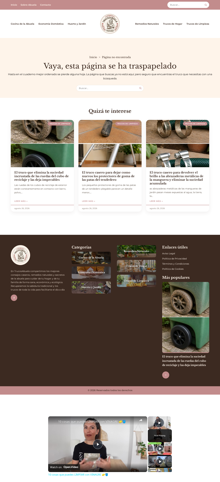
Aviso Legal (168, 253)
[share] (141, 420)
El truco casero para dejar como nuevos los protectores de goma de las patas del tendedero (108, 176)
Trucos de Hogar (172, 23)
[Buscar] (205, 5)
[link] (53, 421)
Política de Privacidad (174, 258)
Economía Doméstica (51, 23)
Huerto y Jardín (77, 23)
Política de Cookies (173, 268)
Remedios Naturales (147, 23)
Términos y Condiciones (175, 263)
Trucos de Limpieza (198, 23)
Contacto (45, 4)
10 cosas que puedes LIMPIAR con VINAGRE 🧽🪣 (92, 421)
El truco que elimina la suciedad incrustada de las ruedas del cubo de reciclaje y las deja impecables (41, 176)
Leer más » (28, 201)
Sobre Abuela (29, 4)
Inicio (14, 4)
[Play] (160, 448)
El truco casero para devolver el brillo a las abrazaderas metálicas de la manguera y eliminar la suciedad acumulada (176, 178)
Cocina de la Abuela (22, 23)
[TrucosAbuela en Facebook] (14, 298)
